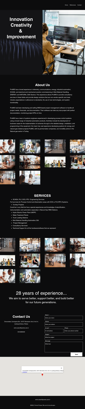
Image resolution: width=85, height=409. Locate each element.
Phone (66, 328)
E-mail (47, 328)
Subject (47, 334)
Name (46, 315)
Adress (47, 321)
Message (47, 341)
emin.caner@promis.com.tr (21, 328)
